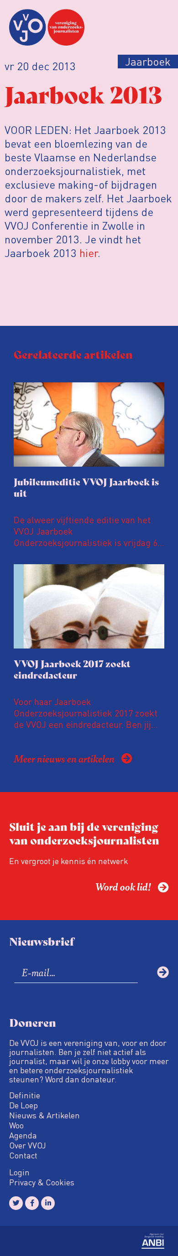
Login (19, 1172)
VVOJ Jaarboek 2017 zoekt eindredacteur (72, 669)
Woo (16, 1125)
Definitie (24, 1095)
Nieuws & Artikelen (44, 1115)
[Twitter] (16, 1203)
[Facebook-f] (32, 1203)
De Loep (23, 1105)
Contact (23, 1155)
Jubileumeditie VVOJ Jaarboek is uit (86, 487)
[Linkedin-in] (48, 1203)
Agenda (23, 1135)
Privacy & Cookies (41, 1182)
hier (88, 253)
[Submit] (163, 972)
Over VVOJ (27, 1145)
